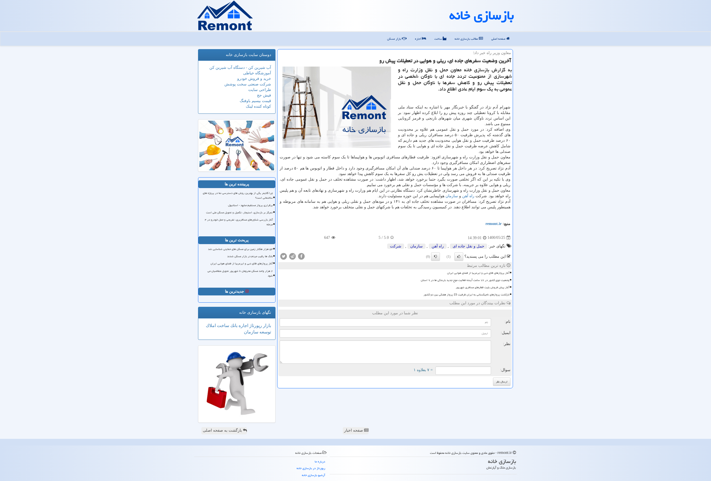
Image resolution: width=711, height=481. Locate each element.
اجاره (418, 39)
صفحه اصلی (498, 39)
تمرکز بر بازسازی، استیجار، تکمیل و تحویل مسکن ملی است (239, 212)
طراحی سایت (259, 90)
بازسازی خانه (481, 15)
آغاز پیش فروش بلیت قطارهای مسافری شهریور (482, 287)
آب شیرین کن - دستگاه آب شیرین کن (240, 67)
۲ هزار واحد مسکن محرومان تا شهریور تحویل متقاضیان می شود (240, 273)
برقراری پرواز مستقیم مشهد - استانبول (250, 205)
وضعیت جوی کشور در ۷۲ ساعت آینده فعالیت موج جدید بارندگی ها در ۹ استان (465, 280)
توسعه (264, 332)
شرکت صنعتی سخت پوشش (247, 84)
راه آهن (468, 196)
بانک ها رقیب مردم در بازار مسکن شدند (250, 256)
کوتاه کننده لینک (258, 106)
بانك (233, 325)
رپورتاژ (255, 325)
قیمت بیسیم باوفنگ (255, 101)
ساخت (438, 39)
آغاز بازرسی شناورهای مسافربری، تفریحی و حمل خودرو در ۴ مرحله (239, 222)
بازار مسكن (394, 39)
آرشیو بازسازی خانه (313, 475)
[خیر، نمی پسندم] (435, 256)
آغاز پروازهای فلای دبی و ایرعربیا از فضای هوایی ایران (478, 273)
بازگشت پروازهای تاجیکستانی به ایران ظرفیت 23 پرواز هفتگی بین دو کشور (466, 294)
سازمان (451, 196)
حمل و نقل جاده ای (468, 246)
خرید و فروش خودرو (254, 79)
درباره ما (320, 461)
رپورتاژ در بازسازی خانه (311, 468)
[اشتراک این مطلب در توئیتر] (283, 256)
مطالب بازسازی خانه (467, 39)
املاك (211, 325)
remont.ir (493, 224)
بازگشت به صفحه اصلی (223, 430)
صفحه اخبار (354, 430)
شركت (395, 246)
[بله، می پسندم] (458, 256)
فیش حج (264, 95)
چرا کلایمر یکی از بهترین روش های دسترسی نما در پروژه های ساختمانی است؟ (238, 195)
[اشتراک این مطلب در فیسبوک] (301, 256)
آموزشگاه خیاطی (257, 73)
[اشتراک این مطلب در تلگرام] (292, 256)
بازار (266, 325)
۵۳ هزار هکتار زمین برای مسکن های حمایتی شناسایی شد (240, 249)
